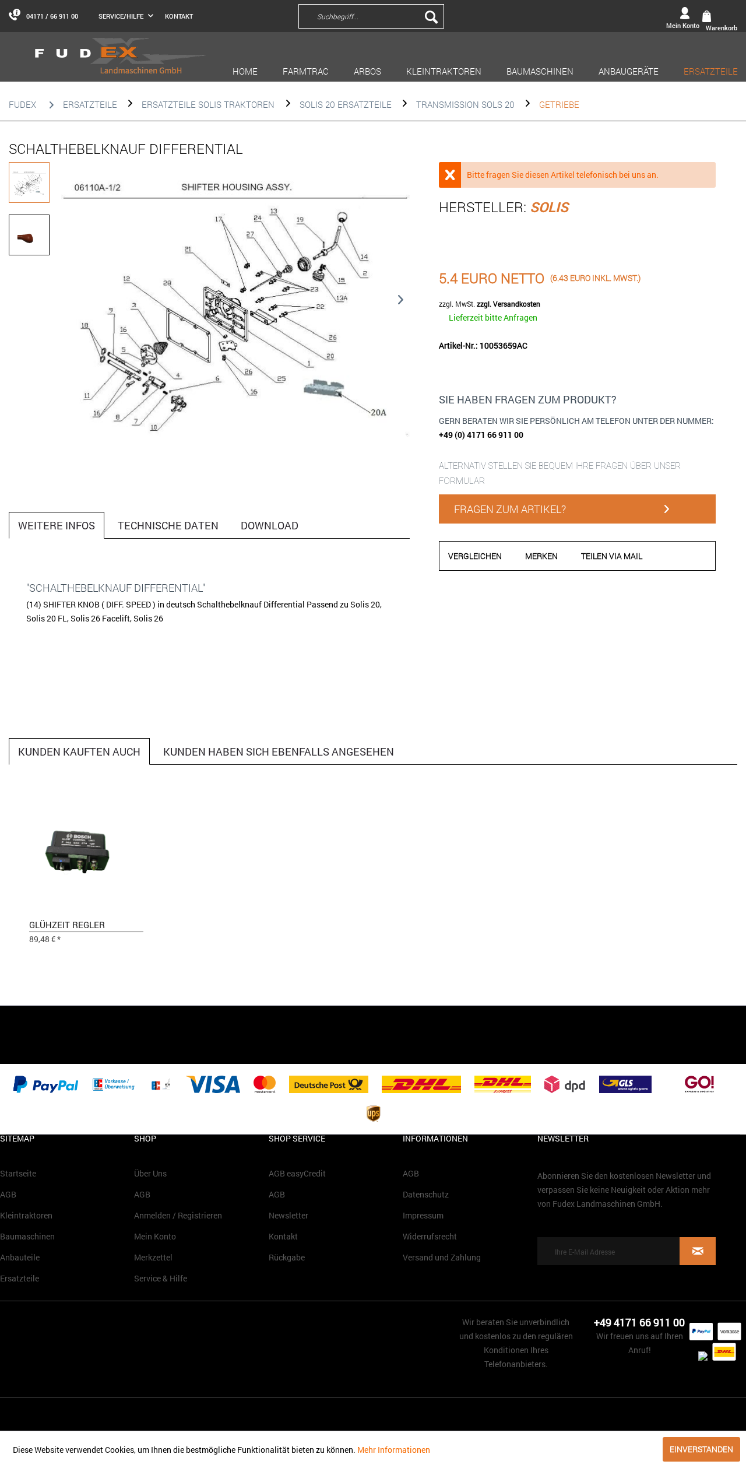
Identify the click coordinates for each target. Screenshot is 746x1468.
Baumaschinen (27, 1236)
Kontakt (179, 16)
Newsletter (288, 1215)
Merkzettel (153, 1257)
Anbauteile (20, 1257)
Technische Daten (168, 525)
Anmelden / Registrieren (178, 1215)
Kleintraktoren (26, 1215)
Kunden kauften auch (79, 751)
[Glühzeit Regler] (86, 856)
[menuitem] (447, 15)
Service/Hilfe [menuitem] (121, 16)
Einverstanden (701, 1449)
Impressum (423, 1215)
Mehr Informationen (393, 1449)
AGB (8, 1194)
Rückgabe (287, 1257)
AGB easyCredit (297, 1173)
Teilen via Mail (611, 555)
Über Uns (150, 1173)
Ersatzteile (19, 1278)
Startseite (18, 1173)
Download (269, 525)
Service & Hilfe (160, 1278)
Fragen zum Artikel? (510, 509)
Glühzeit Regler (67, 924)
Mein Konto (155, 1236)
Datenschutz (426, 1194)
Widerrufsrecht (430, 1236)
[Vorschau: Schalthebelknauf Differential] (29, 182)
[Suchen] (431, 16)
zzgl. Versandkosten (508, 303)
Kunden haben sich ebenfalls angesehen (278, 751)
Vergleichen (475, 555)
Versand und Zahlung (442, 1257)
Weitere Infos (56, 525)
